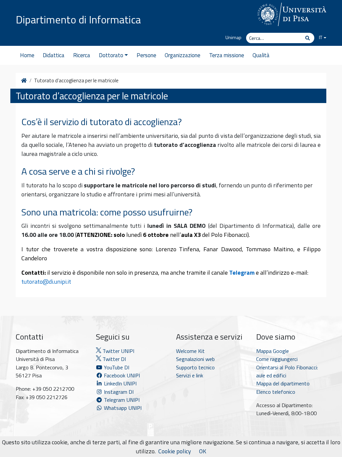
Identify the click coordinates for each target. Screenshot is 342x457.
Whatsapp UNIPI (122, 408)
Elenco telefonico (275, 392)
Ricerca (81, 55)
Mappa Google (272, 351)
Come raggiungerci (277, 359)
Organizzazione (182, 55)
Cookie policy (174, 451)
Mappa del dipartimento (283, 383)
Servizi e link (189, 375)
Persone (146, 55)
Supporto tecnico (195, 367)
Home (27, 55)
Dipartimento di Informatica (78, 19)
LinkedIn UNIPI (120, 383)
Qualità (261, 55)
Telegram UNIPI (121, 400)
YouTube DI (117, 367)
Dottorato (111, 55)
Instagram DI (118, 392)
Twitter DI (113, 359)
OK (202, 451)
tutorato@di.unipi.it (46, 281)
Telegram (241, 272)
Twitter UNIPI (117, 351)
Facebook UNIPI (121, 375)
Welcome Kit (190, 351)
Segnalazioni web (195, 359)
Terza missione (226, 55)
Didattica (53, 55)
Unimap (233, 37)
